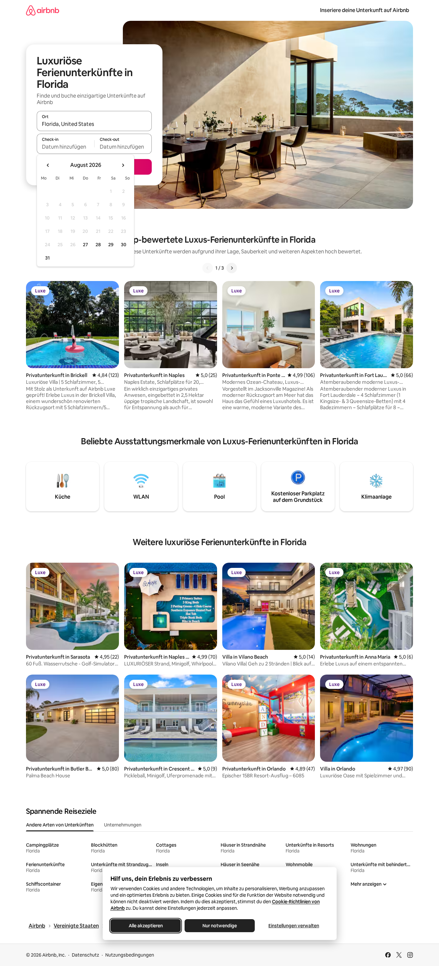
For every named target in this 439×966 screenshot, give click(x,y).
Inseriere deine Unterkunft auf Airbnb (364, 10)
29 (110, 245)
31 (47, 258)
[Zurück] (207, 268)
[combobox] (94, 124)
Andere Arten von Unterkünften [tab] (60, 825)
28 (98, 245)
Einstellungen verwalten (293, 926)
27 (85, 245)
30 (123, 245)
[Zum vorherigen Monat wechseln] (48, 165)
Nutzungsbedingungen (129, 955)
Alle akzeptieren (145, 926)
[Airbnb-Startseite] (42, 10)
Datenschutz (85, 955)
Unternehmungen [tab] (122, 825)
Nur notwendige (219, 926)
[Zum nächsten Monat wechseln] (123, 165)
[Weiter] (231, 268)
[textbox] (65, 147)
